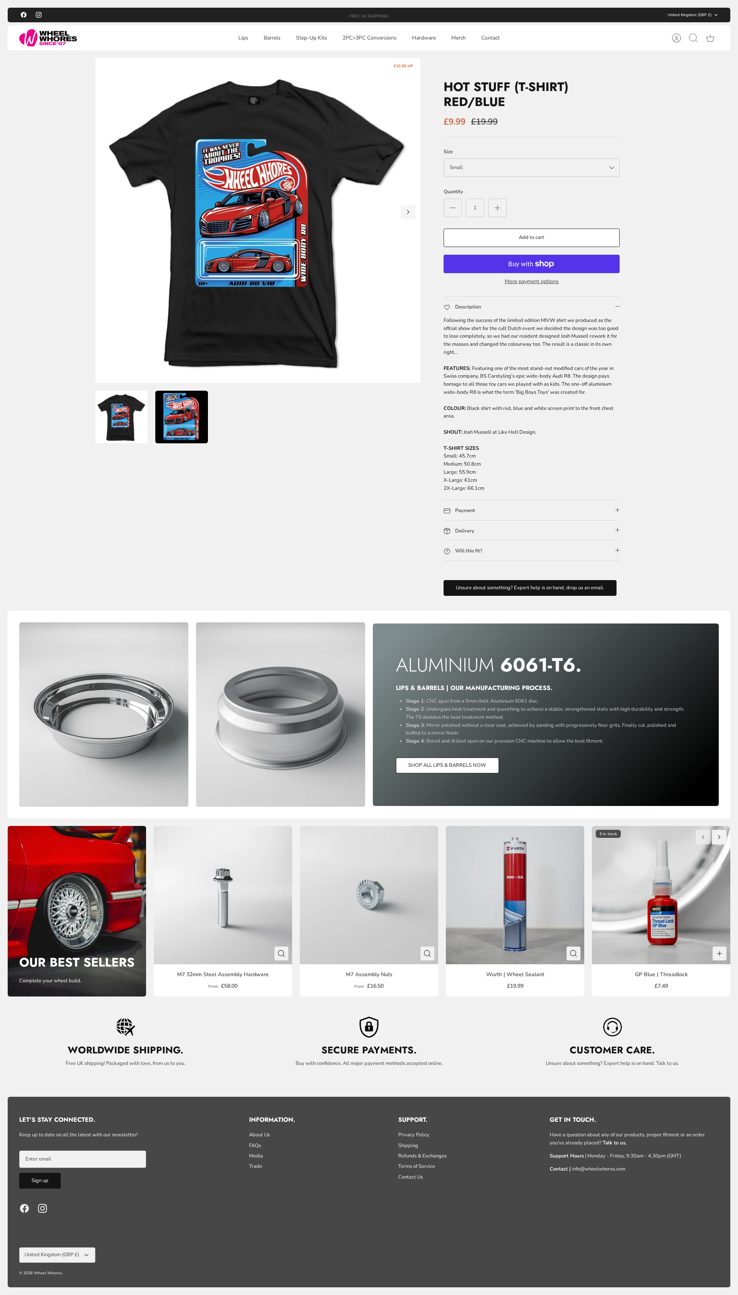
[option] (258, 220)
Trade (255, 1166)
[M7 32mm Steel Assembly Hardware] (223, 895)
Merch (458, 37)
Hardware (424, 37)
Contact (490, 37)
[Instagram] (38, 15)
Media (256, 1155)
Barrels (272, 37)
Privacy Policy (413, 1134)
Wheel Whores (48, 1273)
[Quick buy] (281, 953)
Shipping (408, 1145)
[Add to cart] (719, 953)
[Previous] (280, 15)
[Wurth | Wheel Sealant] (515, 895)
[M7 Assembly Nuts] (369, 895)
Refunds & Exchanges (422, 1155)
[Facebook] (23, 15)
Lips (243, 37)
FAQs (255, 1145)
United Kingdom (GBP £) (689, 15)
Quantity (453, 191)
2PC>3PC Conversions (369, 37)
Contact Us (410, 1177)
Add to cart (531, 237)
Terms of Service (416, 1166)
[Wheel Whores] (48, 38)
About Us (259, 1134)
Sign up (40, 1180)
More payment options (532, 282)
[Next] (458, 15)
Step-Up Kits (311, 37)
